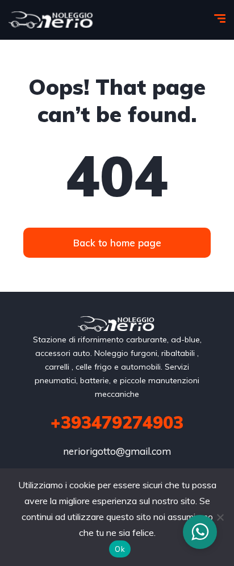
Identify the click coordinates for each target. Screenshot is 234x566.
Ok (120, 549)
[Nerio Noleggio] (52, 20)
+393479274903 (117, 422)
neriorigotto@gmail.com (117, 451)
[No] (219, 517)
